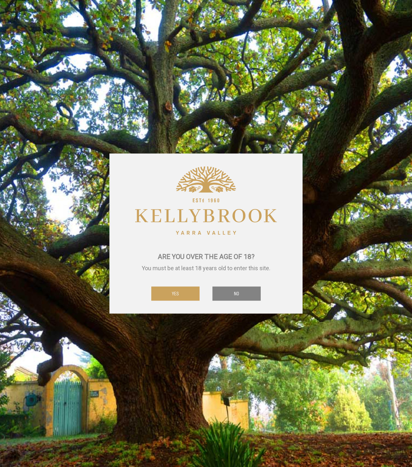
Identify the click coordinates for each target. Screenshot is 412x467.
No (236, 293)
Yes (175, 293)
